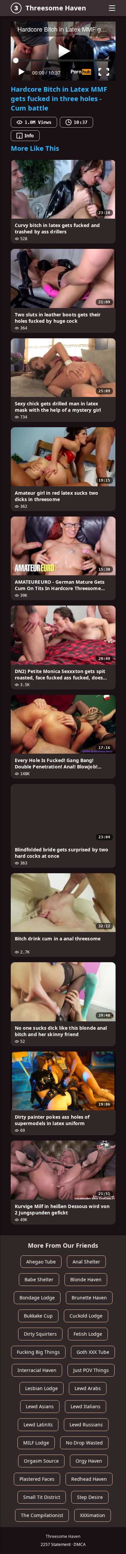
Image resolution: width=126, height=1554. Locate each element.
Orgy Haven (89, 1461)
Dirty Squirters (40, 1334)
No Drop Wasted (84, 1442)
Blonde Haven (85, 1279)
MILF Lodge (36, 1442)
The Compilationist (42, 1515)
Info (29, 135)
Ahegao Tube (41, 1261)
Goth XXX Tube (93, 1352)
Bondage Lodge (37, 1297)
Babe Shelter (39, 1279)
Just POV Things (91, 1370)
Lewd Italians (85, 1406)
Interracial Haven (36, 1370)
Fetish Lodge (88, 1334)
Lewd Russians (86, 1424)
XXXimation (92, 1515)
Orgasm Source (41, 1461)
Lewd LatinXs (38, 1424)
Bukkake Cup (38, 1316)
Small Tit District (41, 1497)
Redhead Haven (89, 1479)
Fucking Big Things (38, 1352)
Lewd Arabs (88, 1388)
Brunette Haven (89, 1297)
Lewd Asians (40, 1406)
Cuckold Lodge (86, 1316)
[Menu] (112, 8)
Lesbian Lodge (41, 1388)
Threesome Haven (56, 7)
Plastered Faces (36, 1479)
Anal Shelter (86, 1261)
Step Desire (90, 1497)
